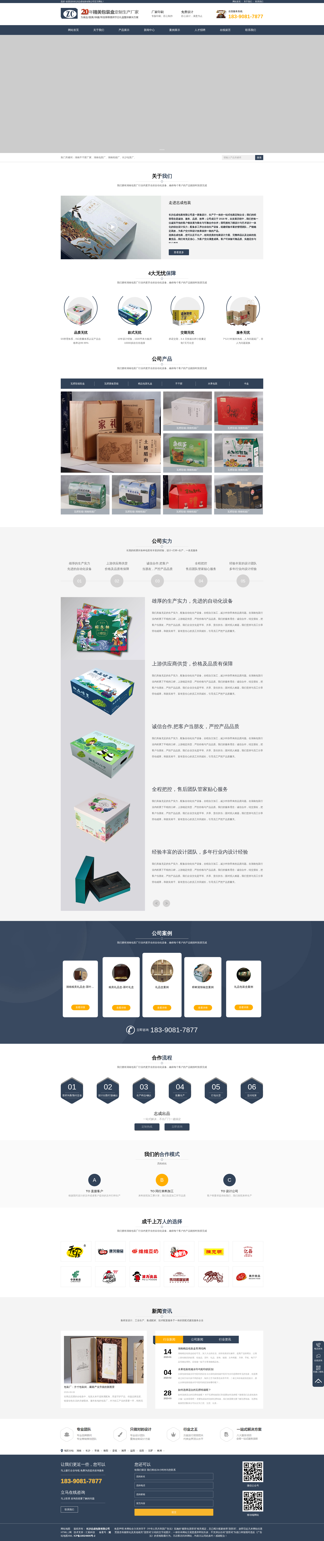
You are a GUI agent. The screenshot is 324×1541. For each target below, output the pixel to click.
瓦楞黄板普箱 (111, 383)
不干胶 (178, 383)
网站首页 (237, 1)
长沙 (88, 1450)
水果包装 (212, 383)
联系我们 (259, 1)
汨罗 (150, 1450)
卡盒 (246, 383)
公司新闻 (197, 1339)
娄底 (114, 1450)
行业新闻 (169, 1339)
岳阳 (141, 1450)
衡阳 (105, 1450)
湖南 (79, 1450)
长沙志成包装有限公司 (98, 1528)
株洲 (159, 1450)
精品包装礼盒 (145, 383)
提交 (174, 1512)
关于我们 (248, 1)
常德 (96, 1450)
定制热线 (147, 1126)
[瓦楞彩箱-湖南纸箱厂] (111, 432)
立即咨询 (177, 1126)
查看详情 (80, 1007)
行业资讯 (225, 1339)
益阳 (132, 1450)
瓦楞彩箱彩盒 (78, 383)
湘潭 (123, 1450)
